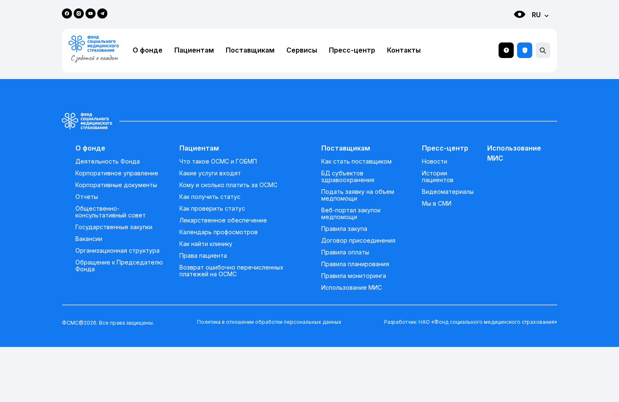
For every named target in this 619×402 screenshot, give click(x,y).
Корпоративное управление (116, 173)
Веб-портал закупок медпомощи (351, 213)
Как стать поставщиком (356, 161)
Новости (434, 161)
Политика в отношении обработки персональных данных (269, 322)
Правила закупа (344, 228)
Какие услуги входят (210, 173)
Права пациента (203, 255)
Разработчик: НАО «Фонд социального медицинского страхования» (470, 322)
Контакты (404, 50)
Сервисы (301, 50)
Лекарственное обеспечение (223, 220)
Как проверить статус (212, 208)
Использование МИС (351, 287)
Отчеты (86, 196)
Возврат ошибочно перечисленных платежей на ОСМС (231, 271)
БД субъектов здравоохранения (347, 176)
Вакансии (88, 238)
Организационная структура (117, 250)
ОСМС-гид (506, 50)
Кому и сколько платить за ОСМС (228, 185)
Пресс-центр (352, 50)
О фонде (148, 50)
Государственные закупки (113, 227)
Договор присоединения (358, 240)
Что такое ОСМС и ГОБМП (218, 161)
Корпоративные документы (116, 185)
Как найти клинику (205, 244)
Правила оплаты (345, 252)
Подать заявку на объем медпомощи (357, 195)
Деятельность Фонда (107, 161)
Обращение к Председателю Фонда (119, 265)
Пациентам (194, 50)
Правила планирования (355, 264)
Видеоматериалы (448, 191)
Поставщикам (250, 50)
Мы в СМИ (436, 203)
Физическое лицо (511, 29)
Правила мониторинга (353, 275)
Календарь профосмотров (218, 232)
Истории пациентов (438, 176)
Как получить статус (209, 196)
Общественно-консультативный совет (110, 212)
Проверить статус (524, 50)
